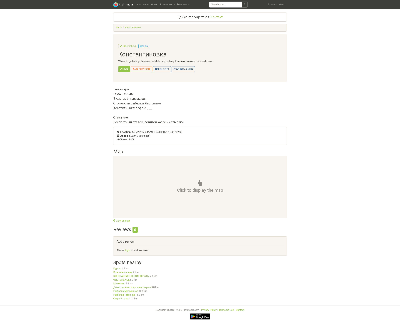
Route (125, 69)
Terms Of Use (226, 309)
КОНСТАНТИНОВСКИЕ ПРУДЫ (131, 276)
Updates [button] (183, 4)
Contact (240, 309)
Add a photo (163, 69)
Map (155, 4)
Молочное (119, 283)
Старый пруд (120, 298)
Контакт (216, 17)
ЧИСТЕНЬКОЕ (121, 279)
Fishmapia (125, 4)
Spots (119, 28)
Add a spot (143, 4)
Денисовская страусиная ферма (132, 287)
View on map (122, 220)
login (127, 250)
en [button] (282, 4)
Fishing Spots (168, 4)
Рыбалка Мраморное (125, 291)
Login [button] (272, 4)
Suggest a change (184, 69)
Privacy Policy (209, 309)
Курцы (117, 268)
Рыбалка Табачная (124, 294)
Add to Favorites (142, 69)
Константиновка (133, 28)
